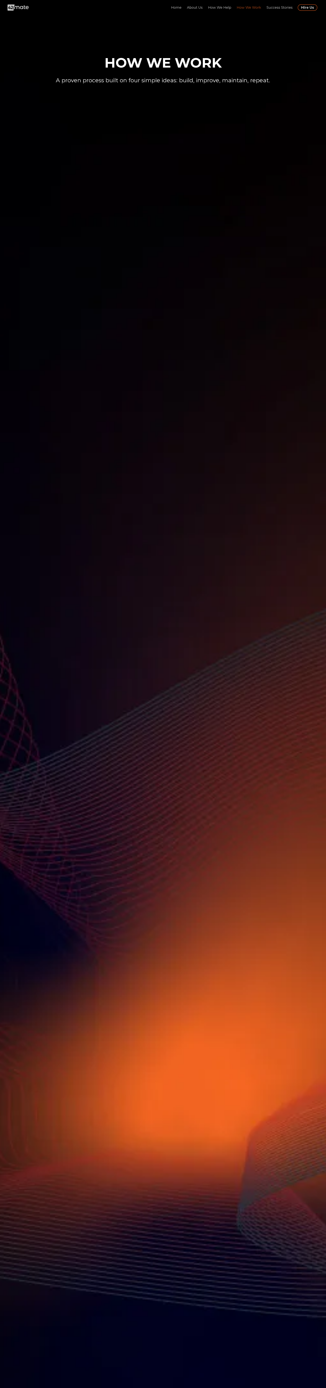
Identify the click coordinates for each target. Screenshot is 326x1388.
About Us (195, 7)
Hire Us (307, 7)
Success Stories (280, 7)
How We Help (220, 7)
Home (176, 7)
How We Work (249, 7)
